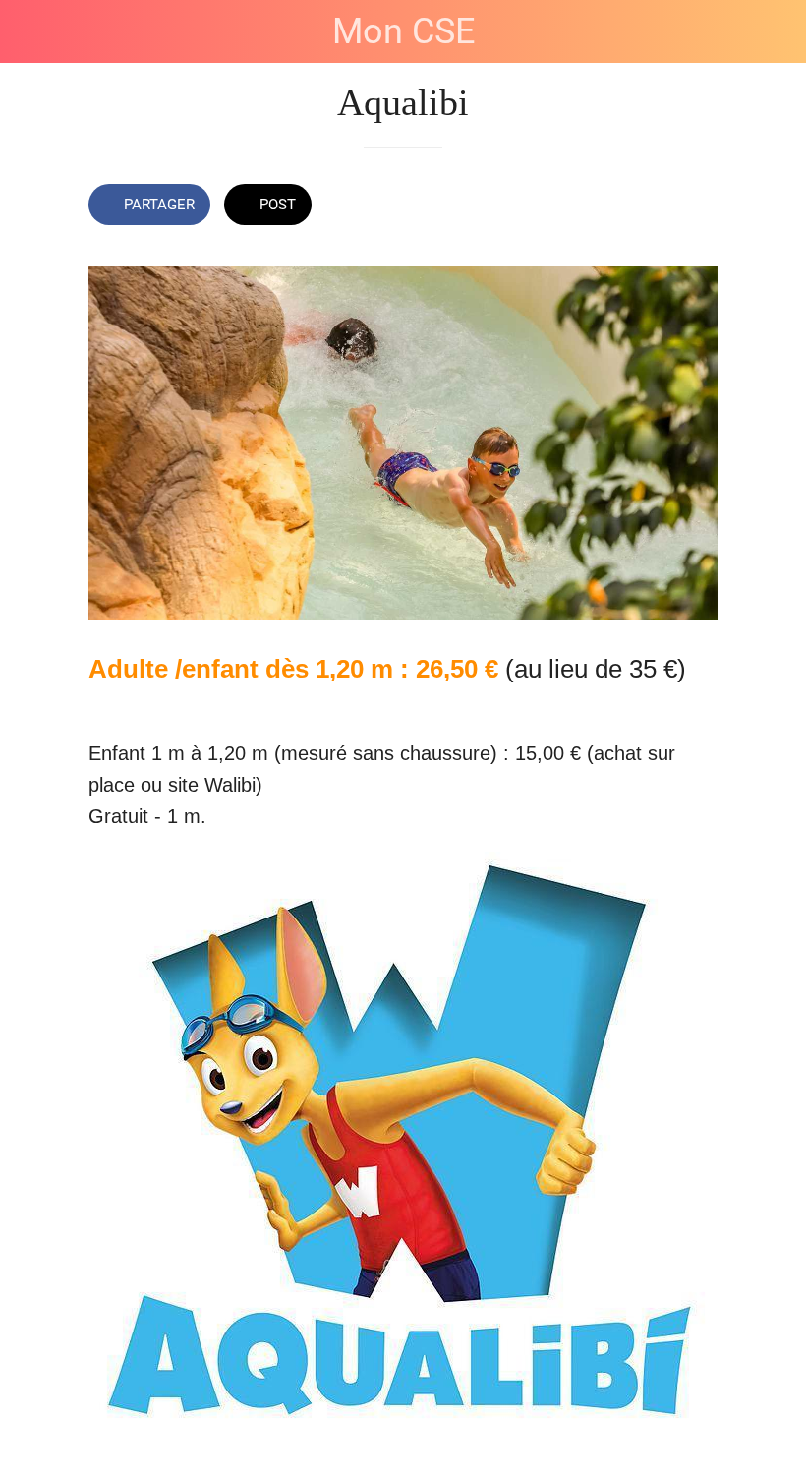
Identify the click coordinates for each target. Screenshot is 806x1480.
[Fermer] (31, 31)
